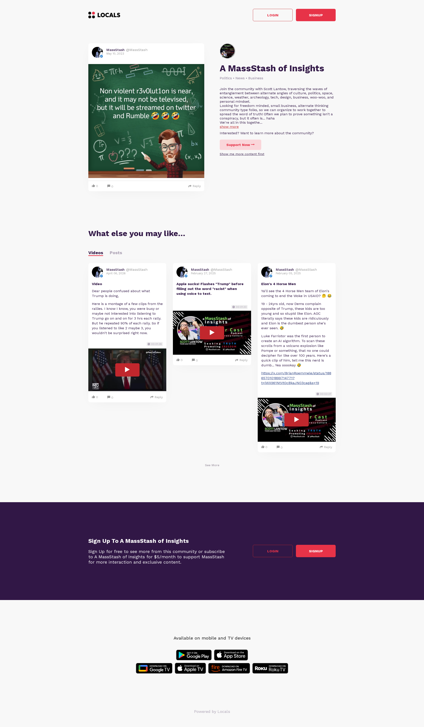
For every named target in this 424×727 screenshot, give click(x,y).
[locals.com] (104, 15)
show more (229, 127)
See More (212, 465)
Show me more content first (242, 154)
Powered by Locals (212, 711)
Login (272, 15)
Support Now (238, 145)
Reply (197, 186)
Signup (316, 15)
